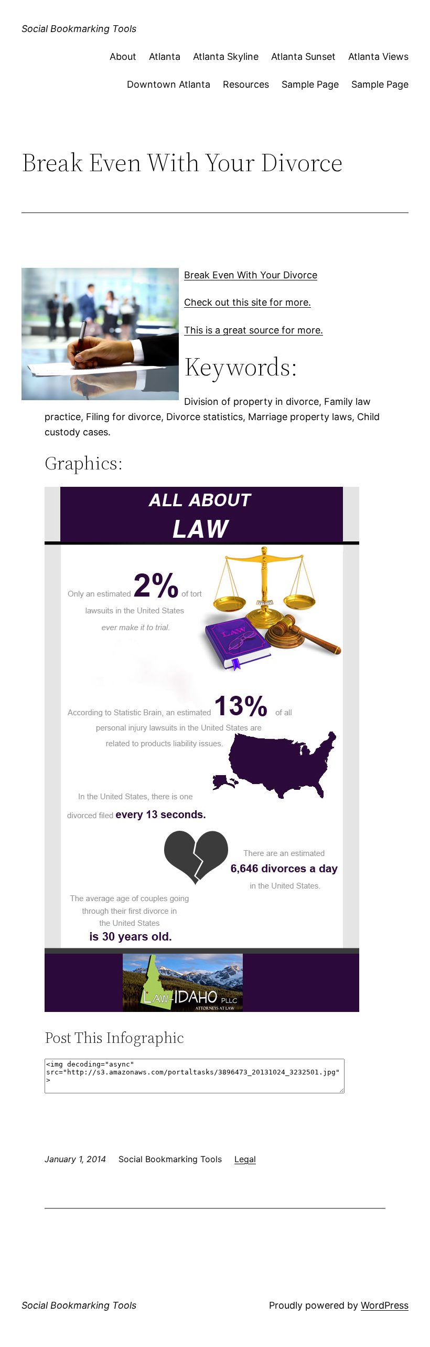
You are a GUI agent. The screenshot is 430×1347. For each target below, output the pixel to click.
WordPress (384, 1305)
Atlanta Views (378, 56)
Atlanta (164, 56)
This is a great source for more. (253, 330)
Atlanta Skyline (226, 56)
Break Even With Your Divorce (250, 274)
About (123, 56)
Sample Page (310, 84)
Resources (246, 84)
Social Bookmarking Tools (79, 28)
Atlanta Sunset (303, 56)
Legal (245, 1159)
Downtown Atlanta (168, 84)
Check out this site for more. (247, 302)
